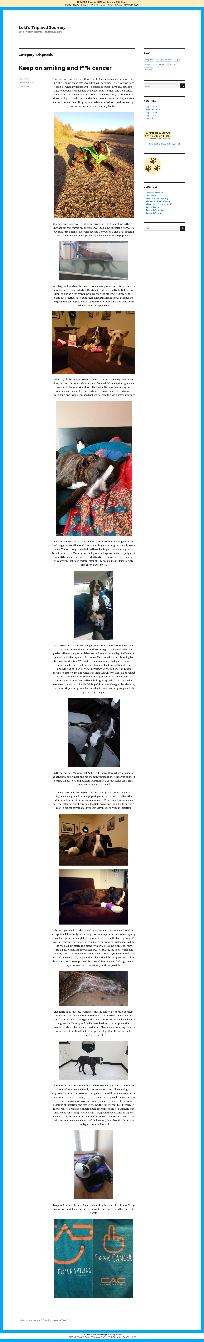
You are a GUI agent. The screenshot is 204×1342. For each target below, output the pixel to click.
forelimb (148, 64)
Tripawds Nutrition (154, 213)
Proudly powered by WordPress (57, 1320)
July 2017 (150, 118)
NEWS (76, 4)
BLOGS (84, 4)
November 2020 (153, 110)
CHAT (103, 4)
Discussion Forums (154, 193)
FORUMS (94, 4)
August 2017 (151, 115)
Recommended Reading (157, 198)
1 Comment (24, 86)
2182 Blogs (121, 2)
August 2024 (151, 107)
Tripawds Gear (153, 207)
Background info (163, 60)
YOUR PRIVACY (115, 4)
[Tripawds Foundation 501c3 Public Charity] (164, 135)
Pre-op (31, 83)
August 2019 (151, 112)
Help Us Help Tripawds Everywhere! (164, 144)
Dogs (176, 60)
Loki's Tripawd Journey (42, 27)
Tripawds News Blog (155, 210)
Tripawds (119, 1334)
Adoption (149, 60)
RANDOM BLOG (131, 4)
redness (148, 69)
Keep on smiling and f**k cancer (65, 68)
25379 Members (104, 2)
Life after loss (161, 64)
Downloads (151, 195)
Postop (172, 64)
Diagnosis (23, 83)
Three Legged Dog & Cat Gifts (159, 204)
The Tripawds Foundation (158, 201)
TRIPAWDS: (82, 2)
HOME (68, 4)
